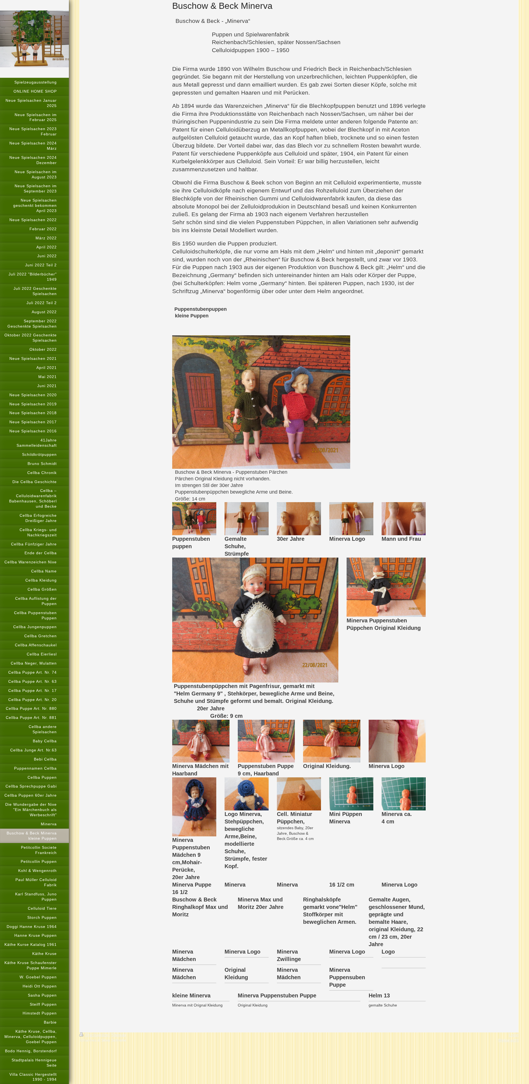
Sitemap (119, 1035)
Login (514, 1035)
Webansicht (508, 1040)
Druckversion (96, 1035)
